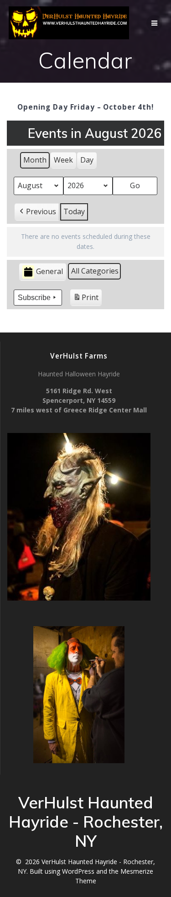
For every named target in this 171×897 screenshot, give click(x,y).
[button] (37, 212)
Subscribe (34, 297)
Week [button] (63, 160)
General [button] (49, 271)
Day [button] (86, 160)
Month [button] (35, 160)
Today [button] (74, 211)
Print (85, 299)
